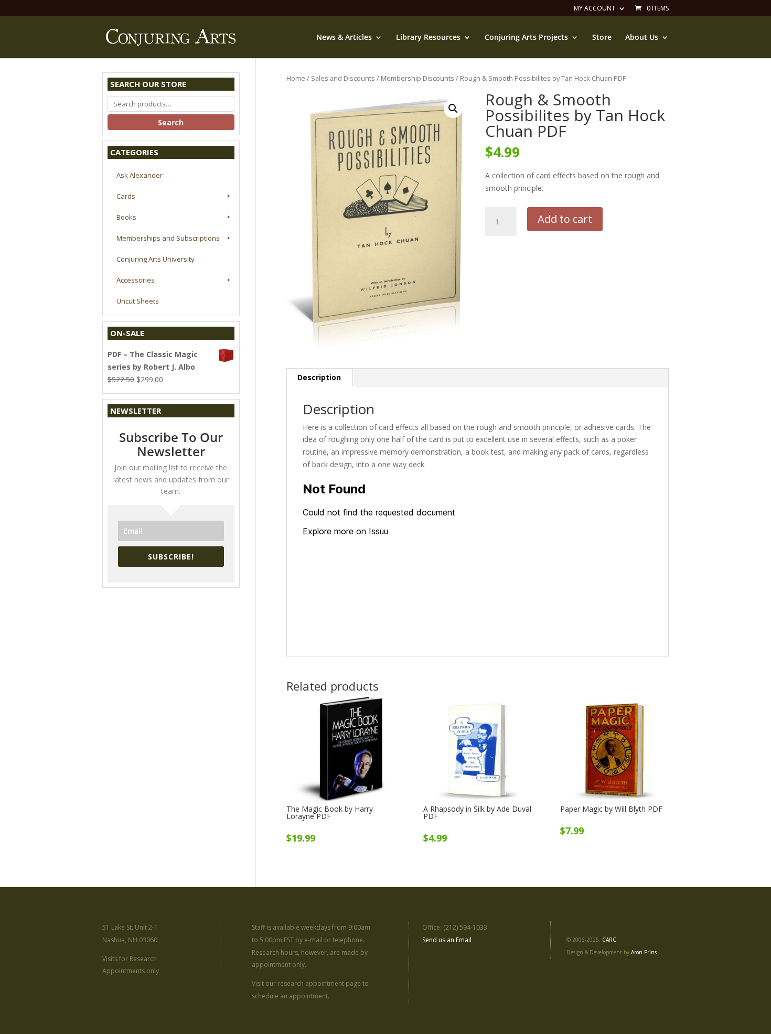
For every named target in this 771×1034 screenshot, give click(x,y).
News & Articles (344, 38)
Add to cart (565, 219)
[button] (453, 108)
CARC (609, 939)
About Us (641, 38)
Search (171, 122)
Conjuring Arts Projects (526, 38)
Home (295, 78)
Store (602, 38)
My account (594, 9)
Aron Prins (644, 952)
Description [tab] (319, 377)
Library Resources (428, 38)
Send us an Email (447, 939)
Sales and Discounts (343, 78)
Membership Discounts (417, 78)
